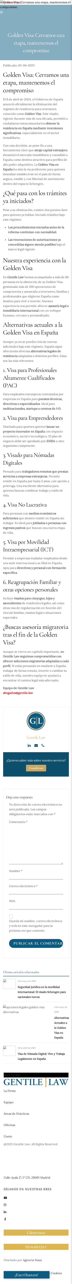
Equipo (8, 1102)
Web (12, 901)
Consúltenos (36, 768)
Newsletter (36, 1246)
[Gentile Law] (36, 1086)
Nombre (15, 871)
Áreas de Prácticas (16, 1113)
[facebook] (5, 1219)
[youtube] (5, 1197)
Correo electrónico (23, 886)
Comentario (18, 822)
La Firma (10, 1091)
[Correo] (36, 745)
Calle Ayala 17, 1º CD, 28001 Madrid (27, 1177)
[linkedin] (5, 1211)
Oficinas (9, 1125)
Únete (8, 1136)
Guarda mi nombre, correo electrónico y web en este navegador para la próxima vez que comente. (35, 925)
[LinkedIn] (29, 745)
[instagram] (5, 1204)
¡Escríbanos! (26, 1275)
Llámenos (36, 1232)
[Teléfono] (43, 745)
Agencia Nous (32, 1260)
